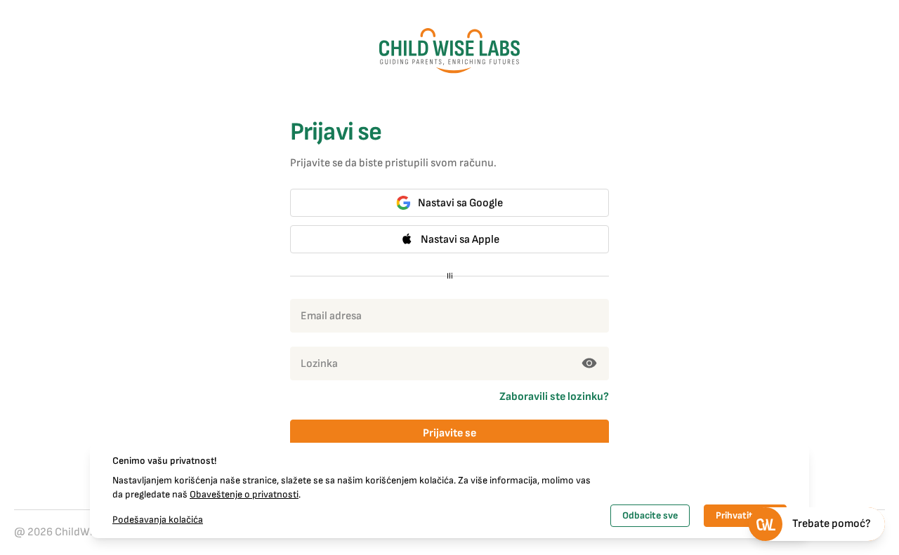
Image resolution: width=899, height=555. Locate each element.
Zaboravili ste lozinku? (554, 396)
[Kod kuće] (449, 51)
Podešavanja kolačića (157, 520)
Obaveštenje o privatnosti (244, 494)
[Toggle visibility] (589, 363)
